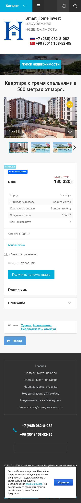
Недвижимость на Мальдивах (40, 400)
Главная (40, 366)
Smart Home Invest (43, 18)
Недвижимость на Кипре (40, 380)
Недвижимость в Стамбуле (40, 393)
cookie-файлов (34, 484)
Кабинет (63, 6)
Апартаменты (42, 325)
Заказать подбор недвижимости (40, 407)
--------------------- (37, 430)
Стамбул (50, 328)
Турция (26, 325)
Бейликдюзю (16, 244)
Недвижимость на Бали (41, 373)
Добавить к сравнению (22, 254)
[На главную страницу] (14, 31)
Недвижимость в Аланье (40, 386)
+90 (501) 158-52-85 (53, 43)
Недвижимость (31, 328)
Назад (17, 341)
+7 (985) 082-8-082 (52, 38)
